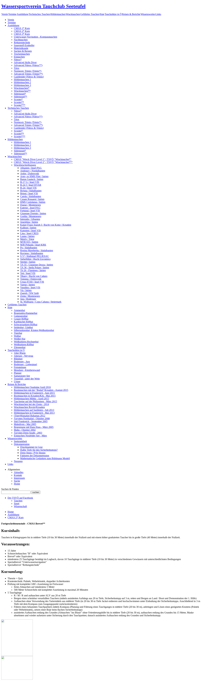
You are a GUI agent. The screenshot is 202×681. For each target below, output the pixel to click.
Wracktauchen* (21, 88)
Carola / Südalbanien (30, 196)
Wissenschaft (20, 506)
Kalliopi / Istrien (28, 227)
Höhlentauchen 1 (22, 79)
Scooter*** (19, 105)
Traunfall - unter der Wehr (27, 378)
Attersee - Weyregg (23, 356)
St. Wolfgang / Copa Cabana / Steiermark (40, 301)
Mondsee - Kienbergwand (27, 370)
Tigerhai (18, 333)
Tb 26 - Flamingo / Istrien (33, 270)
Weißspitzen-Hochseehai (26, 341)
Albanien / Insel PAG (31, 167)
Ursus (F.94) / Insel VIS (32, 281)
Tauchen (18, 500)
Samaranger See (22, 375)
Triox (16, 68)
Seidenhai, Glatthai (23, 327)
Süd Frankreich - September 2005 (31, 421)
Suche (17, 481)
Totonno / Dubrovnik (30, 279)
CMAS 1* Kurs (22, 28)
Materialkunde (21, 48)
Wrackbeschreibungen (25, 165)
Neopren (18, 461)
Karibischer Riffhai (23, 321)
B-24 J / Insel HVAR (30, 185)
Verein (4, 14)
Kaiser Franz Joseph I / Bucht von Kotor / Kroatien (45, 224)
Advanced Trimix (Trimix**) (28, 73)
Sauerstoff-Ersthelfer (24, 45)
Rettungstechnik (22, 42)
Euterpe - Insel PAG (30, 207)
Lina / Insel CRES (29, 233)
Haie (102, 14)
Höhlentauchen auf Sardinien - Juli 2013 (34, 410)
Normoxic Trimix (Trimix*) (27, 71)
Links (158, 14)
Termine (12, 14)
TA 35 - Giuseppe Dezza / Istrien (36, 264)
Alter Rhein (20, 353)
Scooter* (18, 99)
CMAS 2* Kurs (22, 31)
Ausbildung (22, 14)
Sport (16, 503)
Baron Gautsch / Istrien (31, 179)
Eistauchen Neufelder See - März (30, 435)
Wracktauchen (73, 14)
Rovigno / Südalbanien (31, 253)
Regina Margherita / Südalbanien (36, 250)
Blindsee (18, 358)
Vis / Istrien (26, 290)
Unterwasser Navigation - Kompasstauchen (35, 36)
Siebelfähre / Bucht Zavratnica (35, 259)
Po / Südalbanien (28, 247)
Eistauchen (19, 56)
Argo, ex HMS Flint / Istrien (34, 176)
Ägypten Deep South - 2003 (28, 432)
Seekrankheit (20, 441)
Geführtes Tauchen (89, 14)
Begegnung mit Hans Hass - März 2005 (33, 427)
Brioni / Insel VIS (29, 193)
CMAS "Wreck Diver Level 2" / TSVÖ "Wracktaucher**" (43, 162)
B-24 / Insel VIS (28, 187)
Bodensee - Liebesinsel (25, 364)
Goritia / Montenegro (30, 216)
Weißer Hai (19, 338)
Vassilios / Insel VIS (30, 287)
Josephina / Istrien (29, 222)
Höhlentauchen (57, 14)
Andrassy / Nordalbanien (32, 170)
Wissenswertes (148, 14)
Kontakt (18, 475)
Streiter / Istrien (27, 261)
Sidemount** (20, 96)
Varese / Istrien (27, 284)
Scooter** (19, 102)
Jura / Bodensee (28, 299)
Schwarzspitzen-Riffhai (25, 324)
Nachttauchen (21, 39)
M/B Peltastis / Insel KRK (33, 244)
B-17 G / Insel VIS (29, 182)
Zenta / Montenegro (30, 296)
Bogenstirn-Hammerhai (25, 313)
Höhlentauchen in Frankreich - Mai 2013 (34, 412)
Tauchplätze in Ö (113, 14)
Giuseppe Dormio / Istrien (33, 213)
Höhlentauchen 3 (22, 85)
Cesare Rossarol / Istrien (32, 199)
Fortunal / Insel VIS (30, 210)
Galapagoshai (20, 316)
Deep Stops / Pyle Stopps (32, 452)
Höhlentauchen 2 (22, 82)
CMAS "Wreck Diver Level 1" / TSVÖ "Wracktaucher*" (42, 159)
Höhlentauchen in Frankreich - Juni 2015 (34, 393)
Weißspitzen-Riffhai (24, 344)
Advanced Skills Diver (25, 62)
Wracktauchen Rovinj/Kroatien (29, 407)
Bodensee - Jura (22, 361)
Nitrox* (18, 59)
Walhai (17, 336)
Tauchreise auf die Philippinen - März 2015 (35, 401)
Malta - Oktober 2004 (25, 430)
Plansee (17, 373)
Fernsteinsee (20, 367)
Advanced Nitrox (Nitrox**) (28, 65)
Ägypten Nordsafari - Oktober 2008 (32, 418)
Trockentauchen (22, 54)
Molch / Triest (27, 239)
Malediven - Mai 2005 (25, 424)
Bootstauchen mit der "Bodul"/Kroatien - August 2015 (41, 390)
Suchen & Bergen (23, 51)
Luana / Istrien (27, 236)
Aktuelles (18, 472)
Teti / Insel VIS (27, 273)
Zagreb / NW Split (29, 293)
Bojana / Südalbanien (31, 190)
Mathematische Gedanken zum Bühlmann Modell (45, 458)
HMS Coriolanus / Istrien (32, 202)
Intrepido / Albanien (30, 219)
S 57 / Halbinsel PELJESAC (34, 256)
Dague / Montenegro (30, 205)
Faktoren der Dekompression (34, 455)
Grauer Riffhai (21, 318)
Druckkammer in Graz (31, 447)
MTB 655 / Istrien (29, 242)
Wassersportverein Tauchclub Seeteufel (43, 6)
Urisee (17, 381)
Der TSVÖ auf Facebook (20, 497)
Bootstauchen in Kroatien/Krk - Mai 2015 (35, 395)
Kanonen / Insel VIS (30, 230)
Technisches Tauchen (39, 14)
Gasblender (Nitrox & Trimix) (29, 76)
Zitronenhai (19, 347)
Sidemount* (20, 93)
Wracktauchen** (22, 91)
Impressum (19, 478)
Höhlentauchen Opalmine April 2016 (32, 387)
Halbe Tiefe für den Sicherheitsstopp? (39, 450)
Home (17, 483)
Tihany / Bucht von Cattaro (33, 276)
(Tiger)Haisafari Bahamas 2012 (29, 415)
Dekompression (22, 444)
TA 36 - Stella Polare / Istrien (34, 267)
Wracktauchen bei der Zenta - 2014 (31, 404)
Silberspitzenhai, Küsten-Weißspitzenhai (34, 330)
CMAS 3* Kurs (22, 34)
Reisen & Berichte (131, 14)
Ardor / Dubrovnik (29, 173)
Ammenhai (19, 310)
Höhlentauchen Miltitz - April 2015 (31, 398)
